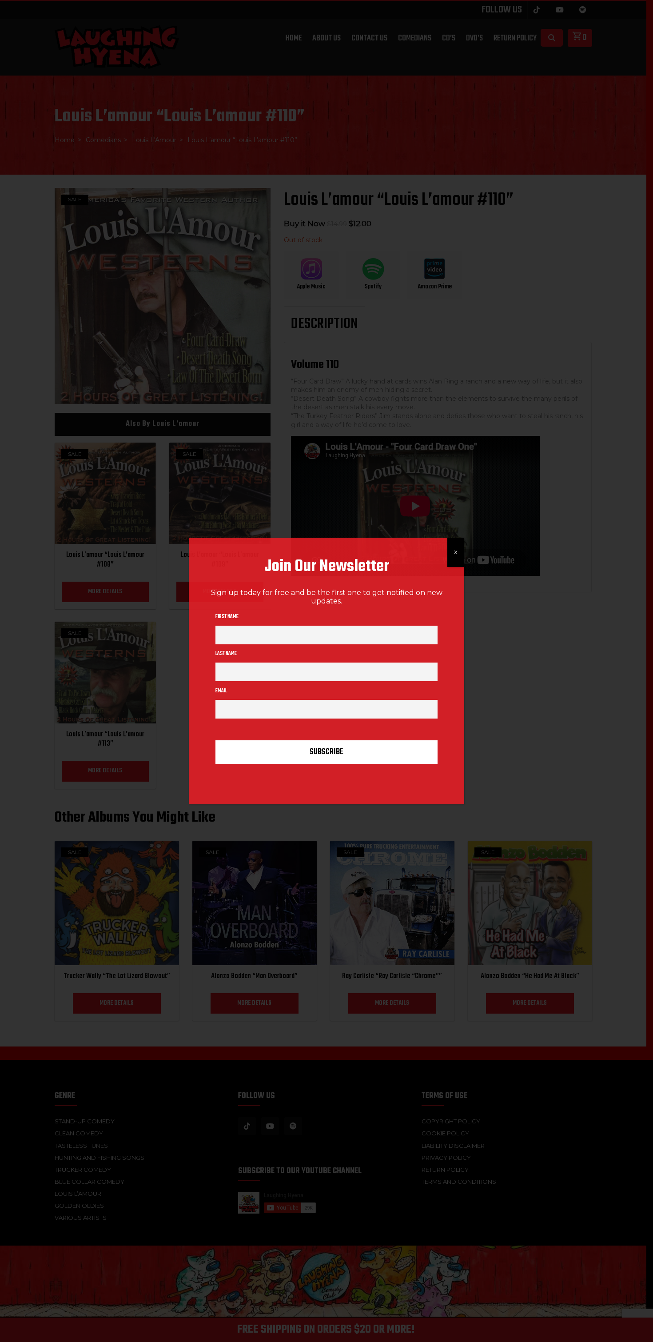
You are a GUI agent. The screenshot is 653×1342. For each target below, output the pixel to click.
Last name (226, 653)
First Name (227, 616)
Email (221, 691)
